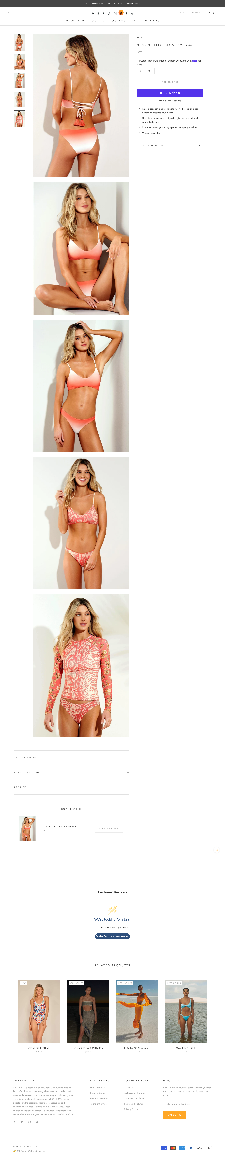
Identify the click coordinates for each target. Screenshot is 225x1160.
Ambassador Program (135, 1093)
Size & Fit (20, 787)
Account (182, 12)
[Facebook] (14, 1121)
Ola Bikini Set (185, 1047)
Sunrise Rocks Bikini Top (59, 826)
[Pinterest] (37, 1121)
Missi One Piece (39, 1047)
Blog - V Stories (97, 1093)
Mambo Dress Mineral (88, 1047)
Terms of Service (98, 1103)
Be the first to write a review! (112, 936)
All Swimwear (75, 20)
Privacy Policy (131, 1109)
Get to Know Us (97, 1087)
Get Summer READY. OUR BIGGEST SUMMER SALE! (112, 3)
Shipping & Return (26, 772)
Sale (135, 20)
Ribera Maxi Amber (137, 1047)
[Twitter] (22, 1121)
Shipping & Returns (133, 1103)
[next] (214, 1013)
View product (108, 828)
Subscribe (175, 1115)
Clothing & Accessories (109, 20)
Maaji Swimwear (25, 757)
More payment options (170, 100)
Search (196, 12)
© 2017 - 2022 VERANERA (27, 1146)
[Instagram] (29, 1121)
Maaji (140, 37)
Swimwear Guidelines (134, 1098)
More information (151, 145)
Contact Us (129, 1087)
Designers (152, 20)
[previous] (10, 1013)
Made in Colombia (99, 1098)
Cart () (211, 12)
